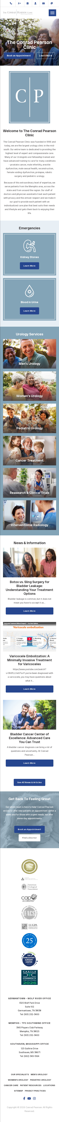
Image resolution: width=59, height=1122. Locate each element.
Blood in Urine (29, 302)
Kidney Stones (29, 257)
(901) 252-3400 (31, 1014)
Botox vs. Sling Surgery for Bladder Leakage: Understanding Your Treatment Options (29, 588)
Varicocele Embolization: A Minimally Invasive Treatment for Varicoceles (29, 660)
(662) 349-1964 (31, 1056)
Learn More (45, 55)
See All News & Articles (29, 782)
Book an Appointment (19, 55)
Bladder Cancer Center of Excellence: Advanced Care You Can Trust (29, 738)
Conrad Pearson (18, 12)
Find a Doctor (29, 837)
